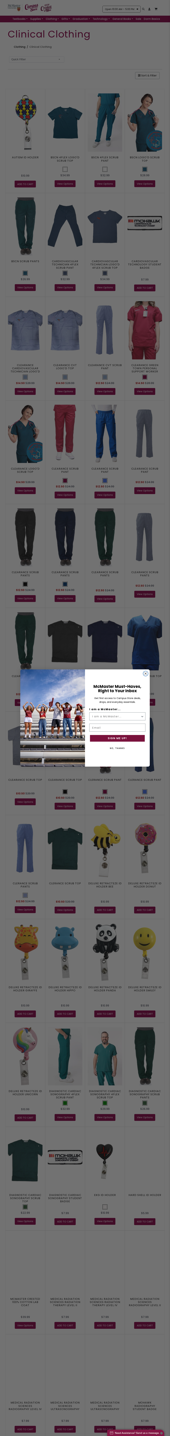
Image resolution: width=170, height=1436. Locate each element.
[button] (136, 1431)
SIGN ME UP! (117, 738)
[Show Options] (142, 716)
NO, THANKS (117, 748)
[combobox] (116, 716)
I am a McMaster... (105, 709)
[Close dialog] (145, 673)
